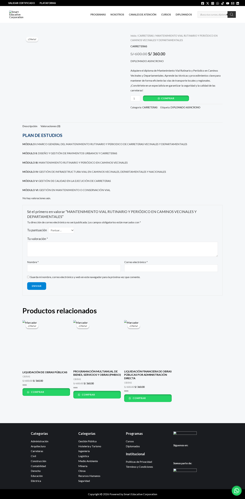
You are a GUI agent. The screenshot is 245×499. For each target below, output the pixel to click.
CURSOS (166, 14)
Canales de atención (142, 14)
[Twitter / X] (207, 3)
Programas (98, 14)
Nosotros (117, 14)
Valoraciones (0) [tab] (50, 126)
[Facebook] (202, 3)
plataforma (48, 3)
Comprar (167, 98)
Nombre (33, 262)
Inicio (133, 35)
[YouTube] (227, 3)
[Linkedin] (237, 3)
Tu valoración (37, 239)
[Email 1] (232, 3)
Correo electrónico (136, 262)
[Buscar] (232, 14)
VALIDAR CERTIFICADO (21, 3)
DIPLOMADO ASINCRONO (185, 107)
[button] (237, 491)
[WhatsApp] (217, 3)
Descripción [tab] (29, 126)
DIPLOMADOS (184, 14)
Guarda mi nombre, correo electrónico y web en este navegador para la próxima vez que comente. (85, 277)
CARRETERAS (146, 35)
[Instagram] (212, 3)
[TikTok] (222, 3)
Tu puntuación (37, 230)
